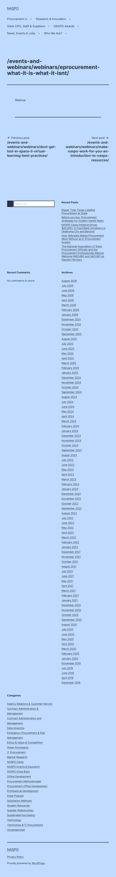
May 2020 (68, 639)
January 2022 (70, 547)
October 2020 (70, 614)
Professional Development (22, 790)
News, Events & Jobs (21, 33)
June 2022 (68, 522)
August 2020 (69, 624)
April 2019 (67, 677)
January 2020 (70, 658)
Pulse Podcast (15, 795)
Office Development (19, 776)
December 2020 (71, 605)
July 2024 (67, 401)
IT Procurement (16, 752)
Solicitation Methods (19, 800)
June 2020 (68, 634)
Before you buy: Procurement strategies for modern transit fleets (83, 219)
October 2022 (70, 503)
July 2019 (67, 668)
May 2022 (68, 527)
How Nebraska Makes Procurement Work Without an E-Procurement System (83, 239)
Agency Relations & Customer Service (29, 703)
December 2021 (71, 551)
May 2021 (67, 581)
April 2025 (68, 358)
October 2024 (70, 387)
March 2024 (69, 421)
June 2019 (68, 672)
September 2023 (72, 450)
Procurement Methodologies (24, 781)
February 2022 (70, 542)
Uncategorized (16, 829)
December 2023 (71, 435)
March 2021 (69, 590)
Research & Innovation (51, 19)
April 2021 (67, 585)
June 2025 (68, 348)
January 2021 (70, 600)
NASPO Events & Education (23, 766)
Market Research (17, 757)
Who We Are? (53, 33)
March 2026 (69, 305)
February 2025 (70, 367)
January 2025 (70, 372)
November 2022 (71, 498)
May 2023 (68, 469)
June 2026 (68, 290)
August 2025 (69, 338)
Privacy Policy (15, 856)
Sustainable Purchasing (21, 815)
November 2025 (71, 324)
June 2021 (68, 576)
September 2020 (72, 619)
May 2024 (68, 411)
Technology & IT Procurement (25, 824)
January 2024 (70, 430)
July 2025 (67, 343)
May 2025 (68, 353)
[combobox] (30, 204)
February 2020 (70, 653)
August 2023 (69, 455)
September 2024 (72, 392)
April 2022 (68, 532)
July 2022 (67, 518)
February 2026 (70, 309)
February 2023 (70, 484)
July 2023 (67, 459)
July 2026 (67, 285)
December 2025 (71, 319)
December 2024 (71, 377)
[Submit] (10, 204)
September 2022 (72, 508)
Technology (14, 820)
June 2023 (68, 464)
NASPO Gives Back (18, 771)
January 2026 (70, 314)
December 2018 (71, 682)
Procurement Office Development (27, 786)
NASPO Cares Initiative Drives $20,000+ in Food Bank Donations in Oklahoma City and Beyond (84, 228)
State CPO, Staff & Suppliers (26, 26)
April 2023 (68, 474)
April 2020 (68, 643)
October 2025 (70, 329)
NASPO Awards (64, 26)
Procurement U (17, 19)
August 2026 (69, 280)
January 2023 (70, 489)
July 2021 (67, 571)
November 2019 (71, 663)
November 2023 (71, 440)
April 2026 (68, 300)
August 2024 (69, 396)
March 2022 (69, 537)
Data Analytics (15, 728)
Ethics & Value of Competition (25, 742)
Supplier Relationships (20, 810)
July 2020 (67, 629)
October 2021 (70, 561)
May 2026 (68, 295)
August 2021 (69, 566)
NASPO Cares (15, 761)
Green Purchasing (17, 747)
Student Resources (18, 805)
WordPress (38, 863)
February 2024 (70, 426)
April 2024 (68, 416)
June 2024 (68, 406)
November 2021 (71, 556)
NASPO (13, 8)
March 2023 (69, 479)
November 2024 (71, 382)
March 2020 (69, 648)
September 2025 (72, 334)
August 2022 (69, 513)
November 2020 (71, 610)
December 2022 (71, 493)
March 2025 (69, 363)
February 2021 (70, 595)
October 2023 (70, 445)
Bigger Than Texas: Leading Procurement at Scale (78, 211)
